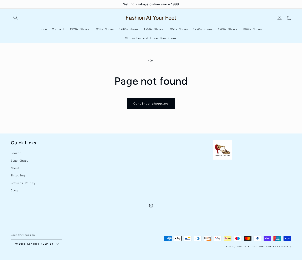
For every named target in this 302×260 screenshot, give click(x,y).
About (15, 168)
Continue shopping (151, 103)
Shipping (18, 175)
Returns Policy (23, 183)
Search (16, 153)
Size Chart (20, 160)
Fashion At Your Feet (251, 246)
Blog (14, 190)
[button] (15, 17)
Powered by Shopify (278, 246)
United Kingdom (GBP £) (34, 243)
